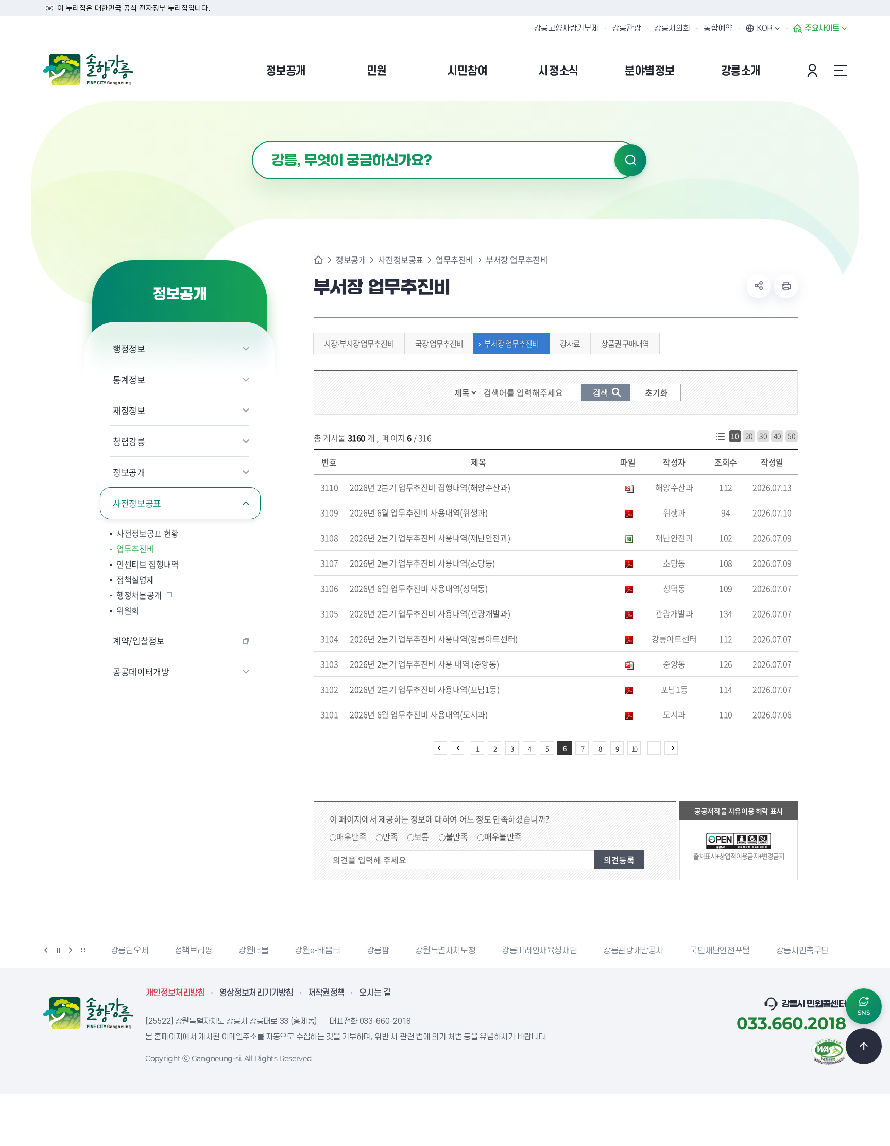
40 (777, 436)
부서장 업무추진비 (511, 343)
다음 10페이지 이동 (654, 748)
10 (735, 436)
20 (749, 436)
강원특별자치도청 (381, 950)
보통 (421, 836)
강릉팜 (314, 950)
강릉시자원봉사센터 (825, 950)
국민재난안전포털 (656, 950)
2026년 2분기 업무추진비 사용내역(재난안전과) (430, 538)
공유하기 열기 (759, 286)
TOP (864, 1046)
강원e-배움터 (253, 950)
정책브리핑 (129, 950)
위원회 (127, 610)
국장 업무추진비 (439, 343)
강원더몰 (189, 950)
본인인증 (813, 70)
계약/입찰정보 (139, 640)
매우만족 (351, 836)
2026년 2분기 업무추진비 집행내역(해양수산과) (430, 487)
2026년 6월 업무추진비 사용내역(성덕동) (418, 588)
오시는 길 (375, 993)
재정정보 (129, 410)
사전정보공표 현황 (147, 533)
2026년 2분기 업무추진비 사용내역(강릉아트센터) (434, 638)
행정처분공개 (139, 595)
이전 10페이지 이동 (457, 748)
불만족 (457, 836)
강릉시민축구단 (738, 950)
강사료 (570, 343)
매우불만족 (503, 836)
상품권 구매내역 (625, 343)
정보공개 (129, 472)
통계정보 (129, 379)
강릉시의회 (672, 28)
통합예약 (718, 28)
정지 (58, 950)
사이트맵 (840, 70)
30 (763, 436)
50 (791, 436)
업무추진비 (135, 548)
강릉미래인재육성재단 (475, 950)
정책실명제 (135, 579)
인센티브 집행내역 (147, 564)
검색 (630, 160)
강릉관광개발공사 (569, 950)
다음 (70, 950)
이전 (46, 950)
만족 (390, 836)
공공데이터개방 (141, 671)
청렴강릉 (129, 441)
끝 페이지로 (671, 748)
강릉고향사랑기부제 (566, 28)
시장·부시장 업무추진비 (359, 343)
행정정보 (129, 348)
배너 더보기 (83, 950)
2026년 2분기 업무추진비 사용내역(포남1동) (425, 689)
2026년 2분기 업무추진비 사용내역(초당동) (422, 563)
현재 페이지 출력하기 (786, 286)
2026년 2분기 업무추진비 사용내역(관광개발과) (430, 613)
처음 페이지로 (440, 748)
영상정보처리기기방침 (256, 993)
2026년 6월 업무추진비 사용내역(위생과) (418, 512)
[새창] (829, 1050)
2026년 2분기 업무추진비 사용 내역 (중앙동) (424, 664)
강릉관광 (626, 28)
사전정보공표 (137, 503)
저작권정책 (326, 993)
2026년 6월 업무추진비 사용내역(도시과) (418, 714)
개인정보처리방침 (175, 993)
